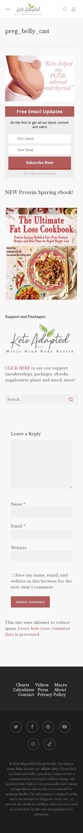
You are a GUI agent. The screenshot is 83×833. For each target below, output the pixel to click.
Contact (26, 694)
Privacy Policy (51, 694)
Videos (42, 685)
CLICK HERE (17, 368)
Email (18, 526)
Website (19, 548)
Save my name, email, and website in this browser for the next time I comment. (41, 581)
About (60, 689)
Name (18, 504)
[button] (7, 9)
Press (43, 689)
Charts (22, 685)
